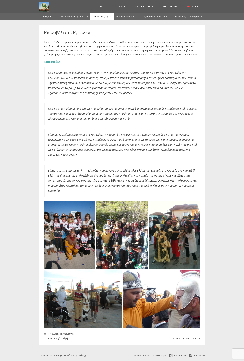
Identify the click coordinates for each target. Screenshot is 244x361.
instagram (180, 355)
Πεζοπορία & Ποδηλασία (154, 16)
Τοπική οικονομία (125, 16)
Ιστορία (47, 16)
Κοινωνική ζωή (100, 16)
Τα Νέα (121, 6)
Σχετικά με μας (144, 6)
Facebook (199, 355)
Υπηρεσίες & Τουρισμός (187, 16)
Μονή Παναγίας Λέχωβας (59, 338)
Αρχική (103, 6)
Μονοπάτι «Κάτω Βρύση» (188, 338)
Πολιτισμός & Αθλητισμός (71, 16)
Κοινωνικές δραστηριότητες (60, 333)
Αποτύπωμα (159, 355)
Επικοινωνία (170, 6)
